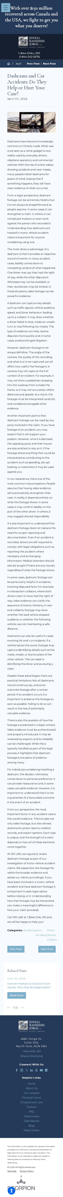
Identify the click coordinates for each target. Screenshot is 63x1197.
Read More (17, 995)
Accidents (29, 930)
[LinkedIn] (31, 1070)
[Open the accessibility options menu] (11, 1191)
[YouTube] (41, 1070)
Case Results (31, 1120)
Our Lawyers (31, 1092)
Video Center (32, 1130)
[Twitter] (26, 1070)
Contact (32, 1106)
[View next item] (21, 1007)
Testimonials (31, 1116)
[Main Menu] (5, 7)
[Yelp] (36, 1070)
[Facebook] (16, 1070)
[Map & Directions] (31, 1056)
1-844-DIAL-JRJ (29, 53)
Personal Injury (31, 1097)
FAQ (31, 1111)
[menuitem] (31, 1083)
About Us (31, 1088)
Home (31, 1083)
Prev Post (16, 949)
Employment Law (31, 1102)
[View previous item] (9, 1007)
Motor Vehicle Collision (52, 935)
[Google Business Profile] (46, 1070)
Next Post (47, 949)
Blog (32, 1125)
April (18, 63)
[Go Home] (9, 63)
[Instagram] (21, 1070)
